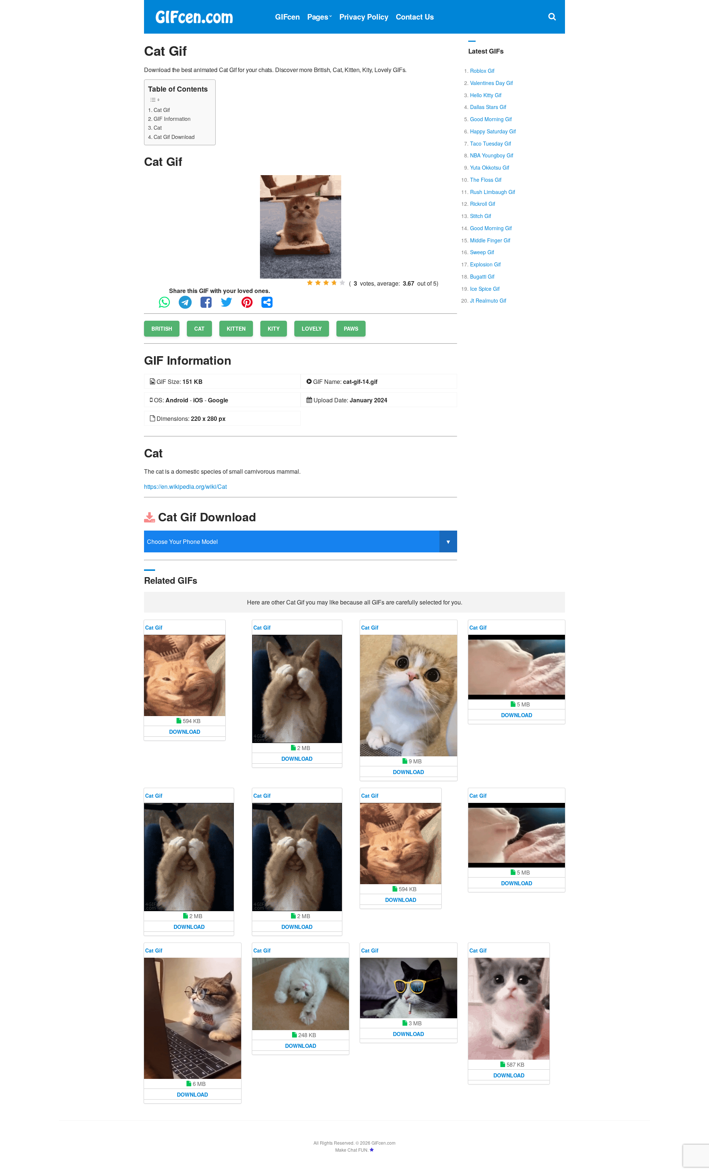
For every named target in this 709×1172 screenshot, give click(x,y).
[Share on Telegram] (189, 305)
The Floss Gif (485, 179)
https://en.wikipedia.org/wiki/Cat (185, 486)
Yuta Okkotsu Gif (489, 167)
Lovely (312, 328)
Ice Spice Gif (485, 288)
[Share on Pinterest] (251, 305)
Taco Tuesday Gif (490, 143)
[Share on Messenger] (270, 305)
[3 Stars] (326, 282)
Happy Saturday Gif (493, 131)
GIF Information (172, 118)
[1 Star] (310, 282)
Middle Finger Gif (490, 240)
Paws (351, 328)
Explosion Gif (485, 264)
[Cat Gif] (300, 226)
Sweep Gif (482, 252)
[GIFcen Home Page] (193, 15)
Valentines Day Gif (491, 82)
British (161, 328)
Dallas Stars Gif (488, 106)
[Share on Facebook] (210, 305)
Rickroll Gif (482, 203)
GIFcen (287, 16)
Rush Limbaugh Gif (492, 191)
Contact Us (415, 16)
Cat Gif (162, 109)
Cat (158, 127)
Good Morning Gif (491, 119)
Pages (317, 16)
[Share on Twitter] (230, 305)
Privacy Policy (363, 16)
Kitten (236, 328)
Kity (274, 328)
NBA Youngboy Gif (491, 155)
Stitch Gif (480, 215)
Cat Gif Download (174, 136)
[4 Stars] (334, 282)
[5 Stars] (342, 282)
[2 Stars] (318, 282)
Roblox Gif (482, 70)
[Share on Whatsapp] (168, 305)
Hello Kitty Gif (485, 95)
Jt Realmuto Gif (488, 300)
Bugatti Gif (482, 276)
